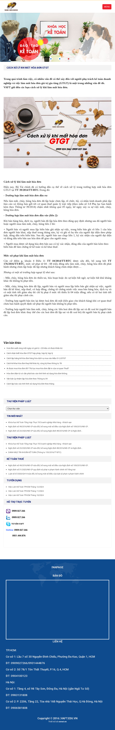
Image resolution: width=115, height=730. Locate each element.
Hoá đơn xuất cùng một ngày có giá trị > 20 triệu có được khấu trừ (34, 348)
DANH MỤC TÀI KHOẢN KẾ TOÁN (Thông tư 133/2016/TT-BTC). (35, 452)
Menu (107, 7)
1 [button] (50, 58)
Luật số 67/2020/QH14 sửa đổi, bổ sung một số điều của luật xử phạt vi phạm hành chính (46, 474)
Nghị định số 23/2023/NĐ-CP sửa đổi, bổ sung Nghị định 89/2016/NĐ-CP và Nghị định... (45, 431)
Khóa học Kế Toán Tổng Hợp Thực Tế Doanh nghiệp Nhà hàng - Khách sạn (40, 422)
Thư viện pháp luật (19, 437)
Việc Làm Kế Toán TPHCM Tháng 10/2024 (26, 495)
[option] (57, 37)
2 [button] (59, 58)
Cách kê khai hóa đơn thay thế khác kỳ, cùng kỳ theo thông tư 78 (34, 363)
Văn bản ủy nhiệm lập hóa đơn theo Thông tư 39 (27, 379)
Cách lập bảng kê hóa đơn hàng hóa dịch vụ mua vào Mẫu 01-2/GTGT (36, 358)
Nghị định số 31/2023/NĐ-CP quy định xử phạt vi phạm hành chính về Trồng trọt (41, 469)
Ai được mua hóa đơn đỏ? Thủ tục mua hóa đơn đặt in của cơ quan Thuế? (38, 368)
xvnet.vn (63, 721)
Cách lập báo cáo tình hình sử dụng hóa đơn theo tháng (30, 384)
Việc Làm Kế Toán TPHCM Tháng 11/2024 (26, 491)
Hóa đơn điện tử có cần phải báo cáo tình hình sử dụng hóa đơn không (37, 373)
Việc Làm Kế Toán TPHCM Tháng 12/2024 (26, 487)
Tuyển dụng (14, 480)
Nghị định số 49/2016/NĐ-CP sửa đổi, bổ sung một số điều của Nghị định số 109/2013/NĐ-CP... (48, 426)
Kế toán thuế (15, 459)
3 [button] (68, 58)
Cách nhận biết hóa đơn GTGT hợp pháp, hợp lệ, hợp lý (30, 353)
